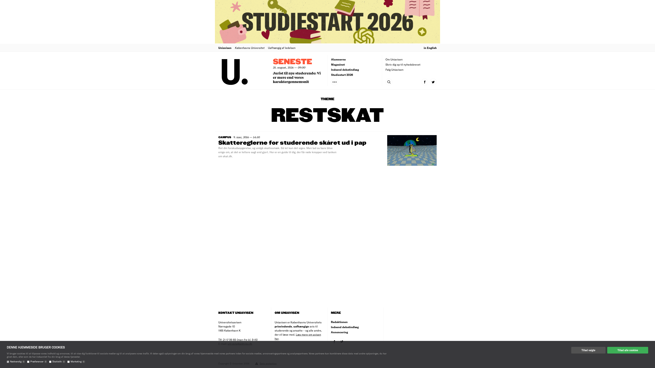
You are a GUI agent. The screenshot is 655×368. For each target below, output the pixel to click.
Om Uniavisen (394, 59)
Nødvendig (17, 361)
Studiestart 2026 (342, 74)
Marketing (77, 361)
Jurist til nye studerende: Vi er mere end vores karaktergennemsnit (297, 77)
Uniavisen (224, 47)
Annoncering (339, 332)
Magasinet (338, 64)
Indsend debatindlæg (345, 69)
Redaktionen (339, 322)
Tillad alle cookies (627, 350)
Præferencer (38, 361)
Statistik (58, 361)
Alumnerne (338, 59)
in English (430, 47)
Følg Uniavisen (394, 69)
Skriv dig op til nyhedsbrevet (402, 64)
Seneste (292, 62)
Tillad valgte (588, 350)
